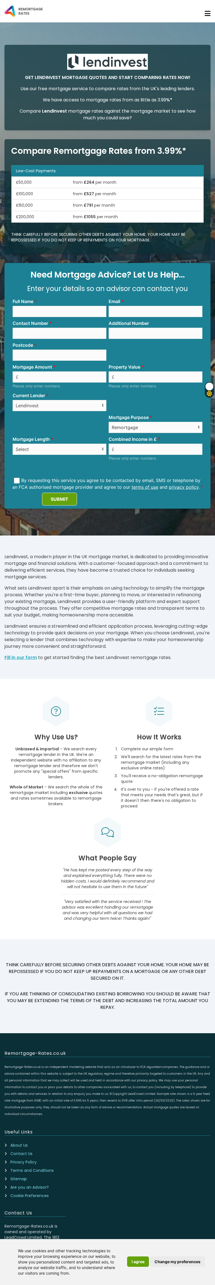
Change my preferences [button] (177, 1261)
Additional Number (129, 323)
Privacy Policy (23, 1162)
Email (114, 301)
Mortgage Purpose (129, 417)
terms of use (145, 487)
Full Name (23, 301)
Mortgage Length (31, 439)
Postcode (23, 345)
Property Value (124, 367)
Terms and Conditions (32, 1170)
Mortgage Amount (32, 367)
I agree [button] (138, 1261)
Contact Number (30, 323)
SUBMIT (59, 499)
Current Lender (29, 395)
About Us (19, 1145)
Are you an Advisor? (29, 1187)
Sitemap (18, 1179)
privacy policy (183, 487)
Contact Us (21, 1153)
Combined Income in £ (133, 439)
